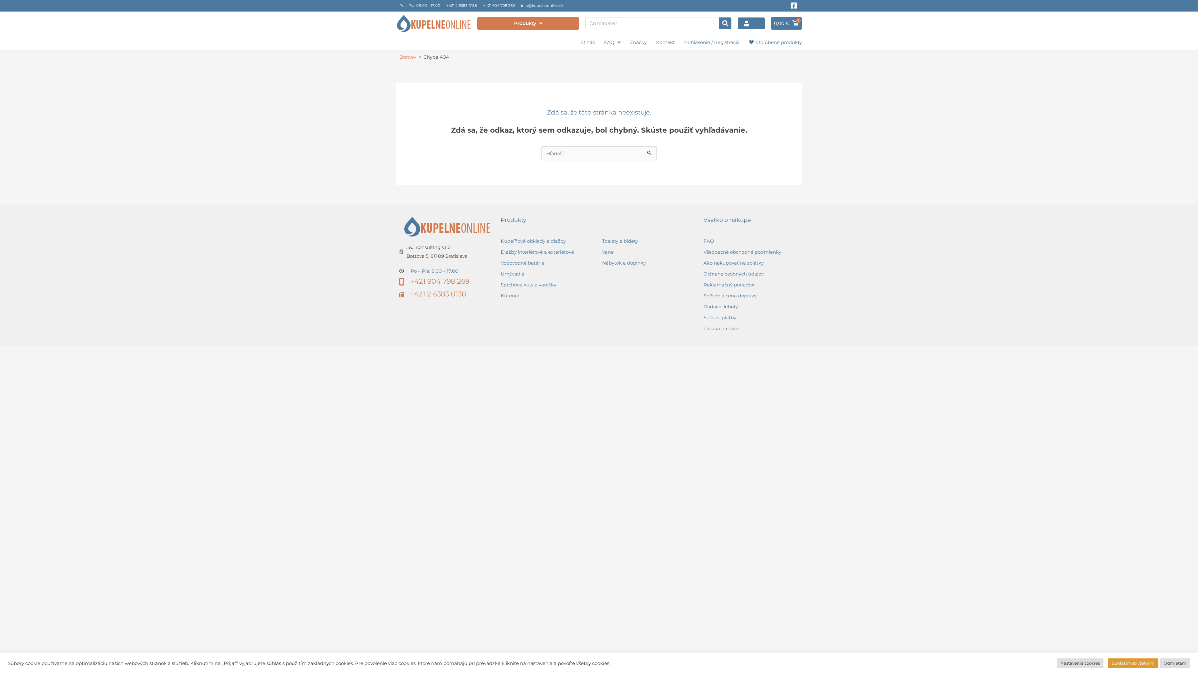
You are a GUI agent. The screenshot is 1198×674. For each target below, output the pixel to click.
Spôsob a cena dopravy (730, 296)
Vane (608, 252)
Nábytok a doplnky (624, 263)
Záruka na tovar (722, 328)
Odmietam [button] (1175, 663)
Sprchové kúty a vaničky (528, 285)
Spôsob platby (720, 317)
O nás (588, 42)
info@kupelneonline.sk (542, 5)
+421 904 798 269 (499, 5)
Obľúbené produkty (778, 42)
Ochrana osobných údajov (734, 274)
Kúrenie (510, 296)
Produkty (525, 23)
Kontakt (665, 42)
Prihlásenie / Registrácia (712, 42)
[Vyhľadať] (725, 23)
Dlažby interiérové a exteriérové (537, 252)
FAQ (609, 42)
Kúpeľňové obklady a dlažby (533, 241)
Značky (638, 42)
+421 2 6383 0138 (461, 5)
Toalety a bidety (620, 241)
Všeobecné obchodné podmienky (742, 252)
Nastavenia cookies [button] (1080, 663)
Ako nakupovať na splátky (734, 263)
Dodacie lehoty (721, 307)
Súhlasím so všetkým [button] (1133, 663)
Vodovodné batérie (522, 263)
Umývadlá (512, 274)
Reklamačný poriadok (729, 285)
